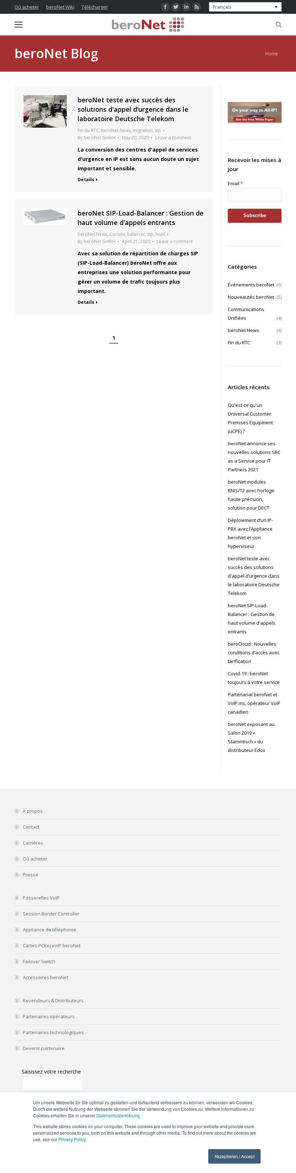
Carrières (33, 843)
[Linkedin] (186, 7)
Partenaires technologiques (53, 1032)
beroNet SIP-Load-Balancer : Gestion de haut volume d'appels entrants (251, 618)
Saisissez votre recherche (51, 1071)
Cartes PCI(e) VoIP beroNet (51, 945)
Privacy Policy (72, 1139)
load (160, 234)
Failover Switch (39, 961)
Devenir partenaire (44, 1048)
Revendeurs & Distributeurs (53, 1000)
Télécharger (95, 7)
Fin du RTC (88, 130)
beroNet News (116, 130)
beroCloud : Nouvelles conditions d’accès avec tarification (253, 652)
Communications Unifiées (255, 313)
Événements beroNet (255, 284)
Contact (31, 827)
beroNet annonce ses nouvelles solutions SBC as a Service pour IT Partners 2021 (254, 456)
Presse (30, 874)
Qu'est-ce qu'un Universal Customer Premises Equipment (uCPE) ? (250, 418)
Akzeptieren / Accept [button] (234, 1156)
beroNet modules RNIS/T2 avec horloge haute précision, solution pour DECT (251, 495)
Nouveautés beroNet (255, 297)
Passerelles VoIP (41, 897)
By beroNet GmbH (97, 138)
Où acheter (26, 7)
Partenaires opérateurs (49, 1016)
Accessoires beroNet (45, 977)
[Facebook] (165, 7)
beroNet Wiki (60, 7)
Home (271, 54)
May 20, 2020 (135, 138)
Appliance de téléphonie (49, 929)
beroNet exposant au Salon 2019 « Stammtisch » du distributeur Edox (251, 737)
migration (143, 130)
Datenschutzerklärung (118, 1115)
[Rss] (196, 7)
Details (86, 180)
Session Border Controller (51, 913)
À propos (33, 811)
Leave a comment (173, 138)
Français (222, 7)
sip (158, 130)
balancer (136, 234)
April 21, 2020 (136, 241)
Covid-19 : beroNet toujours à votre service (254, 677)
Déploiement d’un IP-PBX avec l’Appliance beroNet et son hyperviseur (250, 533)
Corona (117, 234)
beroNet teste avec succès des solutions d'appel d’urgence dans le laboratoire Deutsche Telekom (133, 109)
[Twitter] (175, 7)
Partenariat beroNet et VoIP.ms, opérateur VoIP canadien (254, 703)
